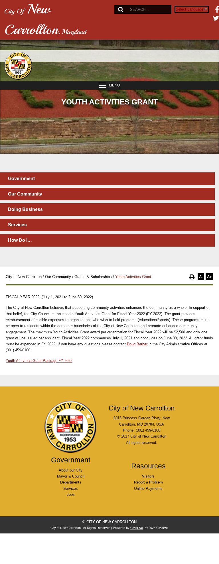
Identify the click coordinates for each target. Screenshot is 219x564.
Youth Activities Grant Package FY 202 (38, 360)
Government (21, 178)
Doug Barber (137, 344)
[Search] (120, 9)
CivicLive (136, 527)
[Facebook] (217, 9)
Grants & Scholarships (93, 277)
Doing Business (25, 209)
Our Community (25, 194)
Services (17, 224)
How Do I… (20, 240)
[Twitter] (216, 18)
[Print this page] (192, 277)
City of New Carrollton (24, 277)
